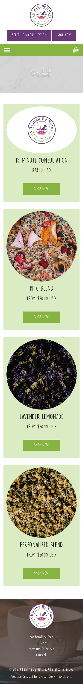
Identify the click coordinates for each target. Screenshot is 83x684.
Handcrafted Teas (41, 637)
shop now (41, 189)
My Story (41, 643)
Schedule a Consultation (29, 35)
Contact (41, 655)
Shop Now (64, 35)
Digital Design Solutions (55, 677)
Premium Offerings (41, 649)
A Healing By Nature (33, 670)
